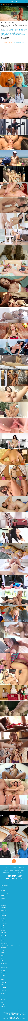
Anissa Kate (3, 920)
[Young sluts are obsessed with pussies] (14, 252)
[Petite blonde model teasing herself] (14, 755)
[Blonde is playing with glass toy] (14, 237)
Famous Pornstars (4, 967)
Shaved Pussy (3, 937)
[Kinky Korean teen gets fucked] (14, 661)
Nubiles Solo (3, 958)
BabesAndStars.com (9, 870)
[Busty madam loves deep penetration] (14, 567)
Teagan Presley (6, 28)
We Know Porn (3, 982)
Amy (2, 960)
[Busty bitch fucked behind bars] (14, 127)
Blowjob (25, 29)
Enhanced (23, 34)
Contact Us (3, 1006)
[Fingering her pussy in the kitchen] (14, 441)
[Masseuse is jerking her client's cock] (14, 362)
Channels (2, 997)
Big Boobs (3, 949)
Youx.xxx (13, 4)
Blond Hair (6, 35)
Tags (2, 1001)
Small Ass (7, 34)
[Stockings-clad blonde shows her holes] (14, 331)
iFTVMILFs (3, 975)
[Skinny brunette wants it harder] (14, 582)
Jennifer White (3, 907)
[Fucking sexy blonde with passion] (14, 630)
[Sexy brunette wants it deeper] (14, 771)
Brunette (2, 927)
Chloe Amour (3, 915)
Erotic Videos (3, 965)
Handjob (17, 30)
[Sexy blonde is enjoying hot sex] (14, 850)
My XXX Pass (3, 888)
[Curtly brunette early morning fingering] (14, 488)
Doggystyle (3, 30)
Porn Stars (3, 999)
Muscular (12, 34)
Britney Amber (3, 908)
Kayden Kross (3, 953)
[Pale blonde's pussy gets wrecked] (14, 504)
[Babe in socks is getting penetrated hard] (14, 520)
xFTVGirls (2, 979)
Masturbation (3, 935)
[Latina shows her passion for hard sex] (14, 142)
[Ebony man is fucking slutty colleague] (14, 535)
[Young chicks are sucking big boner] (14, 268)
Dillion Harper (3, 910)
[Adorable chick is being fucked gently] (14, 221)
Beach (22, 32)
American (3, 34)
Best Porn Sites (3, 990)
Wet (22, 29)
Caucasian (16, 33)
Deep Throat (18, 32)
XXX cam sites (3, 987)
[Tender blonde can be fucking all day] (14, 614)
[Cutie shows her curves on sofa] (14, 724)
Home (2, 996)
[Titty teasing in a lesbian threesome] (14, 174)
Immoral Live (3, 895)
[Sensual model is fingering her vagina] (14, 457)
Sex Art (2, 950)
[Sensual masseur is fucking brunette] (14, 205)
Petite (2, 32)
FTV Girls (2, 900)
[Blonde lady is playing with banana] (14, 409)
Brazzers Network (4, 885)
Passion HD (3, 898)
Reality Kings (3, 887)
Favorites (2, 1002)
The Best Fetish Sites (4, 969)
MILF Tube (3, 972)
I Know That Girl (6, 4)
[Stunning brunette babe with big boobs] (14, 598)
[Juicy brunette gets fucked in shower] (14, 378)
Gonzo (15, 29)
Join (23, 42)
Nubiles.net (3, 890)
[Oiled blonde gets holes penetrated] (14, 551)
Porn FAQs (3, 989)
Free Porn (2, 985)
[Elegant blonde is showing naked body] (14, 740)
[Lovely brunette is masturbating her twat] (14, 347)
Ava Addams (3, 918)
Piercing (2, 33)
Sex (9, 32)
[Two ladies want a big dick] (14, 787)
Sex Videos (3, 977)
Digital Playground (16, 42)
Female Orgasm (4, 947)
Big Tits (4, 29)
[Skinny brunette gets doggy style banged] (14, 645)
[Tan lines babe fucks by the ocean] (14, 158)
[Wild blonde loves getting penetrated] (14, 677)
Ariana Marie (3, 917)
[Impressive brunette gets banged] (14, 818)
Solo (24, 30)
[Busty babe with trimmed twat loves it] (14, 111)
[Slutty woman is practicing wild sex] (14, 708)
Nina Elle (2, 955)
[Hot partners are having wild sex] (14, 834)
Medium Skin (17, 34)
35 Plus (2, 35)
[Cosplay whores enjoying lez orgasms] (14, 79)
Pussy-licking (8, 30)
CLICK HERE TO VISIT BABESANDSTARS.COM (14, 877)
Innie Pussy (7, 33)
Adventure (11, 35)
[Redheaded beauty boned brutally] (14, 189)
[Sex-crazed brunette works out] (14, 284)
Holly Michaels (3, 905)
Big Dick (21, 30)
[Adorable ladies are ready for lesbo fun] (14, 692)
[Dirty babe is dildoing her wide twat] (14, 425)
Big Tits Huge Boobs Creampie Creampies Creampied (10, 945)
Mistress (2, 952)
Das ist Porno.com (4, 974)
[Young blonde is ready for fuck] (14, 299)
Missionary (12, 32)
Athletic (11, 33)
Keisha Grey (3, 912)
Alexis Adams (3, 913)
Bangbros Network (4, 893)
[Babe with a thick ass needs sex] (14, 315)
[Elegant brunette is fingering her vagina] (14, 472)
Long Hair (21, 33)
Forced (2, 957)
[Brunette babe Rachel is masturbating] (14, 394)
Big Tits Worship (10, 29)
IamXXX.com (3, 980)
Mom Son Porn (3, 984)
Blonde (19, 29)
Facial (2, 928)
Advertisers (3, 1004)
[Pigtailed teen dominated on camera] (14, 95)
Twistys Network (4, 897)
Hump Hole (3, 970)
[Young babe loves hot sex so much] (14, 802)
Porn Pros (2, 892)
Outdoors (6, 32)
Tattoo (13, 30)
